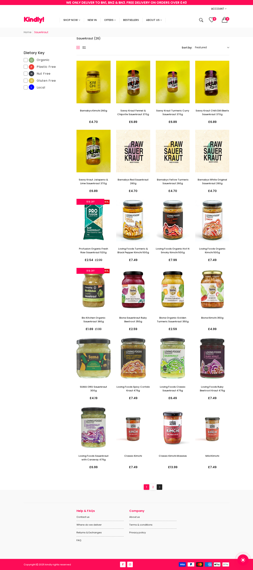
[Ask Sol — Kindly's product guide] (243, 560)
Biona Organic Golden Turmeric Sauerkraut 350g (173, 319)
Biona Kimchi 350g (212, 318)
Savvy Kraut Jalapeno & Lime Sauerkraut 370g (93, 181)
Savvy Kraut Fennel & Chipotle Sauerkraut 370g (133, 112)
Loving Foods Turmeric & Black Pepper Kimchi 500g (133, 250)
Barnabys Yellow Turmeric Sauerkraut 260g (173, 181)
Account (218, 9)
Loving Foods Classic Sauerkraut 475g (172, 388)
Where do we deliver (89, 524)
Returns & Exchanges (89, 532)
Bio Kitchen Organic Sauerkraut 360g (93, 319)
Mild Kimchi (212, 456)
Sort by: (187, 47)
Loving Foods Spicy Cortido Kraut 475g (133, 388)
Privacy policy (137, 532)
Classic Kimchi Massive (173, 456)
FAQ (78, 540)
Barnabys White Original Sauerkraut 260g (212, 181)
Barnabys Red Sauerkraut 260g (133, 181)
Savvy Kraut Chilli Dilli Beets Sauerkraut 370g (212, 112)
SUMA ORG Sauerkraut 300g (93, 388)
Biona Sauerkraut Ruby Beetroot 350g (133, 319)
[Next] (159, 487)
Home (27, 32)
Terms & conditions (140, 524)
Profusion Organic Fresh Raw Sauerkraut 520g (93, 250)
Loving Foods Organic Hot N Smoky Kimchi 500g (172, 250)
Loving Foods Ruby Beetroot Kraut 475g (212, 388)
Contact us (82, 517)
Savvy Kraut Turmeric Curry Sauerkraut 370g (172, 112)
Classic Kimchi (133, 456)
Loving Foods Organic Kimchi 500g (212, 250)
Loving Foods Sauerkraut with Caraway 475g (94, 457)
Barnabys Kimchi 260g (93, 110)
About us (134, 517)
